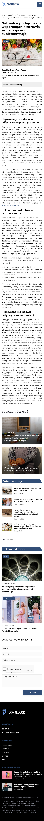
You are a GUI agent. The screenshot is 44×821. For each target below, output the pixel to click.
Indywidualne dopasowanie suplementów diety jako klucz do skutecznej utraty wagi (27, 526)
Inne (6, 41)
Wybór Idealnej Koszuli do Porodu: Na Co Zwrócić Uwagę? (28, 500)
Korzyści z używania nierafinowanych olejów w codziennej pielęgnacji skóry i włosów (26, 513)
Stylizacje (6, 749)
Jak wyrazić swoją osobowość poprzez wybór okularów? (26, 786)
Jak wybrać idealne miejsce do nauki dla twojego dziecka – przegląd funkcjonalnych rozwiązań (21, 438)
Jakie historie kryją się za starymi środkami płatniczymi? (27, 489)
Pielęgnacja (7, 745)
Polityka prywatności (11, 733)
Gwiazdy (5, 756)
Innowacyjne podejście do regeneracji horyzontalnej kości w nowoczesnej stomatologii (18, 589)
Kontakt (5, 729)
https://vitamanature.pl (11, 205)
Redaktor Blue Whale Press (14, 70)
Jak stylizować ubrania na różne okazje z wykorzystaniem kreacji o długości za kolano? (28, 774)
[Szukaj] (4, 539)
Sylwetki (5, 752)
